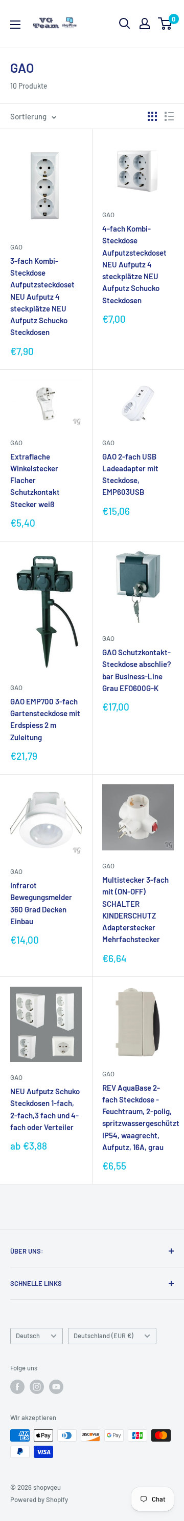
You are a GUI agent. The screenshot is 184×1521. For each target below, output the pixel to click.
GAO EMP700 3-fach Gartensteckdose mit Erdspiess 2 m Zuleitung (45, 719)
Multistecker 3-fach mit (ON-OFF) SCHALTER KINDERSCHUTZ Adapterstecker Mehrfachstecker (135, 909)
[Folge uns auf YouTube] (56, 1387)
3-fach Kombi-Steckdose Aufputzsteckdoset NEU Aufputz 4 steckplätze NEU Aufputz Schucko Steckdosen (42, 296)
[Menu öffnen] (15, 24)
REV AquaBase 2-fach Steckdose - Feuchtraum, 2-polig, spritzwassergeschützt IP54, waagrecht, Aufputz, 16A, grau (138, 1117)
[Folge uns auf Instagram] (37, 1387)
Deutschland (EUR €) (103, 1335)
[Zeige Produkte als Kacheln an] (152, 116)
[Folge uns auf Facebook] (17, 1387)
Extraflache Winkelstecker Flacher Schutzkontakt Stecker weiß (35, 480)
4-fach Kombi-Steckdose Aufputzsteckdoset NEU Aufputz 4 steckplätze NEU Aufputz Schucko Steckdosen (134, 264)
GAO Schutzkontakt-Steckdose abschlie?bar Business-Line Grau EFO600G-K (136, 670)
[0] (165, 23)
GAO (16, 247)
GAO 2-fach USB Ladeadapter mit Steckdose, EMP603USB (130, 474)
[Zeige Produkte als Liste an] (169, 116)
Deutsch (28, 1335)
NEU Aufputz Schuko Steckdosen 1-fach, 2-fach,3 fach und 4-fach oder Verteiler (45, 1109)
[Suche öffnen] (124, 23)
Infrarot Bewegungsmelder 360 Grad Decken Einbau (41, 903)
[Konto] (145, 23)
